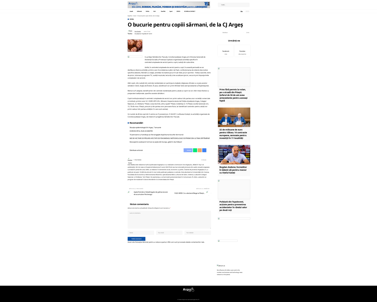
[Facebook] (214, 3)
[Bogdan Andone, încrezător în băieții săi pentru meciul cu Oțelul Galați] (234, 154)
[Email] (235, 32)
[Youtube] (242, 51)
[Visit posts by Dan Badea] (131, 33)
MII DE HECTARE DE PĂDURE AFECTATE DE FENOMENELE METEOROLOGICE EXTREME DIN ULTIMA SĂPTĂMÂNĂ (170, 138)
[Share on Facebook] (229, 32)
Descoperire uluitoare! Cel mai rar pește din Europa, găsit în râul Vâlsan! (156, 142)
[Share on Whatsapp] (232, 32)
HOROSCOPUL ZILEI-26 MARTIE (141, 131)
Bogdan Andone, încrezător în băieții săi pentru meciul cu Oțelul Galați (233, 169)
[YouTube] (214, 6)
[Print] (238, 32)
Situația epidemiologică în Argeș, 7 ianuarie (145, 127)
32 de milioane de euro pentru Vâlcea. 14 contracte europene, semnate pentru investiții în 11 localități (233, 133)
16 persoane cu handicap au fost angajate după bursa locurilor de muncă (156, 134)
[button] (241, 11)
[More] (241, 32)
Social (132, 19)
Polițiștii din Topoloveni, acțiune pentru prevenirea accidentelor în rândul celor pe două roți (233, 206)
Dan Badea (138, 31)
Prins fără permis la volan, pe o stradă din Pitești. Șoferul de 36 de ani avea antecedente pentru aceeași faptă (233, 95)
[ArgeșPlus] (169, 4)
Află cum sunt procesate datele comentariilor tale (185, 242)
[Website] (208, 160)
